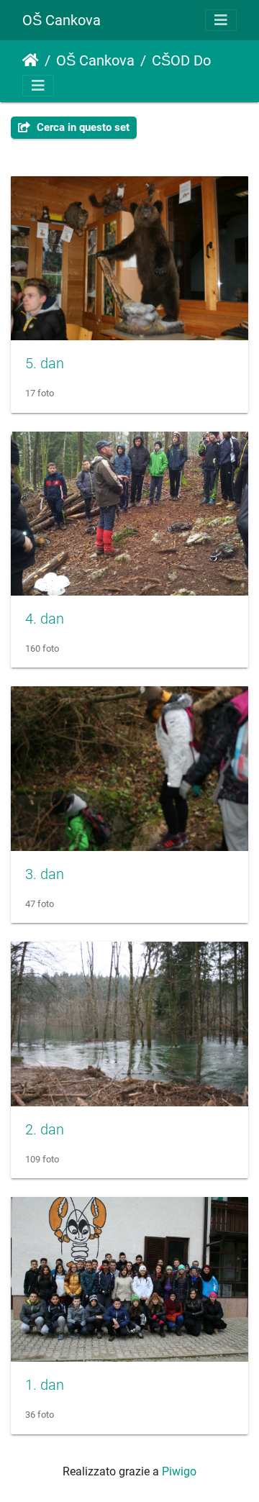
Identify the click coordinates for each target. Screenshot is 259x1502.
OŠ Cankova (61, 20)
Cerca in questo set (82, 127)
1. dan (44, 1384)
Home (30, 60)
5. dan (44, 363)
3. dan (44, 874)
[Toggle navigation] (221, 20)
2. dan (44, 1129)
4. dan (44, 618)
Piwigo (179, 1471)
